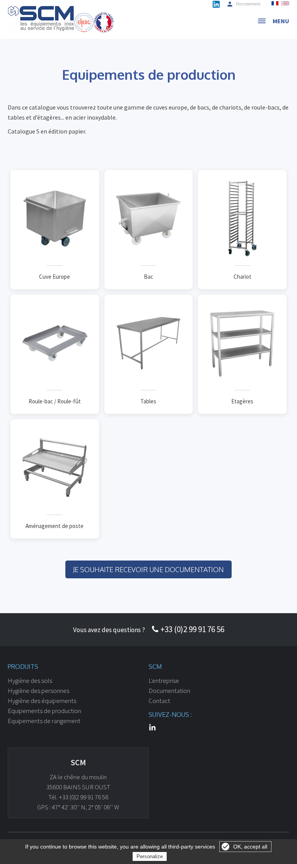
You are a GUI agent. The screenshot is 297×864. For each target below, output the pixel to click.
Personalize (150, 856)
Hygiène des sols (30, 680)
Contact (159, 700)
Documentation (169, 690)
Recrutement (248, 4)
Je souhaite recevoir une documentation (148, 569)
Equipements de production (44, 710)
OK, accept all (250, 846)
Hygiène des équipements (42, 700)
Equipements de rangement (44, 721)
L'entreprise (163, 680)
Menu (281, 21)
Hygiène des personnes (38, 690)
